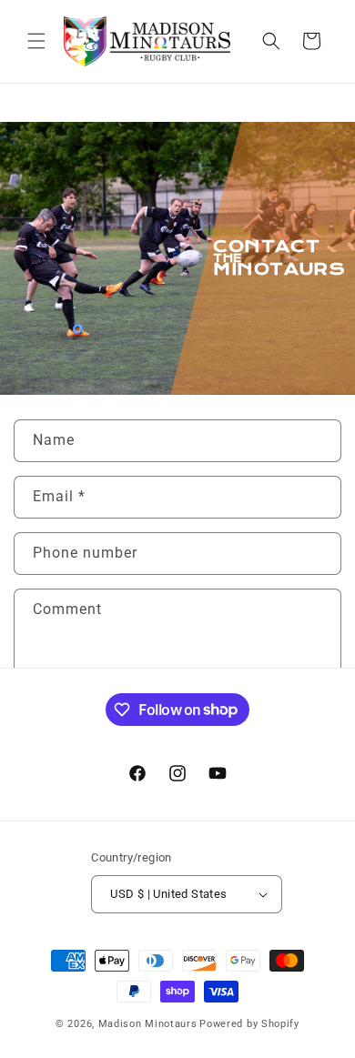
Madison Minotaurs (148, 1024)
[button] (36, 41)
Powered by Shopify (249, 1024)
